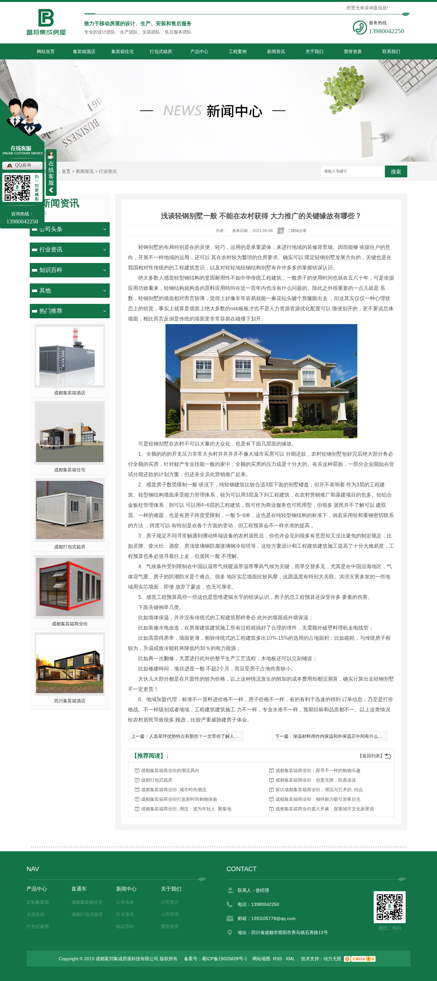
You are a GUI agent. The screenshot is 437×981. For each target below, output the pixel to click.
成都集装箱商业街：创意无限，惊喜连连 (315, 780)
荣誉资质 (353, 51)
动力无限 (332, 958)
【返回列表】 (371, 755)
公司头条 (50, 229)
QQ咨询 (23, 164)
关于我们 (314, 51)
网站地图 (261, 958)
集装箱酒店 (84, 51)
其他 (45, 290)
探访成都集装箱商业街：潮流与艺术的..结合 (319, 789)
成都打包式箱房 (69, 546)
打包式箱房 (161, 51)
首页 (66, 171)
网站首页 (46, 51)
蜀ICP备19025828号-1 (224, 958)
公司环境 (170, 914)
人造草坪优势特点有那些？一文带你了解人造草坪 (198, 736)
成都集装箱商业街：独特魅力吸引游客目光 (318, 799)
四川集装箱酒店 (69, 700)
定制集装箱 (38, 902)
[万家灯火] (360, 958)
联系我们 (391, 51)
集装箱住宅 (122, 51)
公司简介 (170, 902)
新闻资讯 (276, 51)
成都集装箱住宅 (69, 469)
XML (291, 958)
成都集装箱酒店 (69, 392)
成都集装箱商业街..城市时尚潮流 (173, 789)
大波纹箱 (35, 914)
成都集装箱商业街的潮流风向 (170, 770)
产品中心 (199, 51)
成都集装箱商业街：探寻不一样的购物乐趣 (318, 770)
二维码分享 (296, 230)
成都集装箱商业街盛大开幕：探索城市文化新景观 (324, 808)
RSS (278, 958)
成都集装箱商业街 (70, 623)
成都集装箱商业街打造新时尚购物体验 (179, 799)
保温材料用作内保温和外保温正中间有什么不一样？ (344, 736)
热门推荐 (50, 311)
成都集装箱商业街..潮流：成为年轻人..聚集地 (186, 808)
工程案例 (238, 51)
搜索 (396, 171)
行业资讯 (108, 171)
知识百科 (50, 270)
